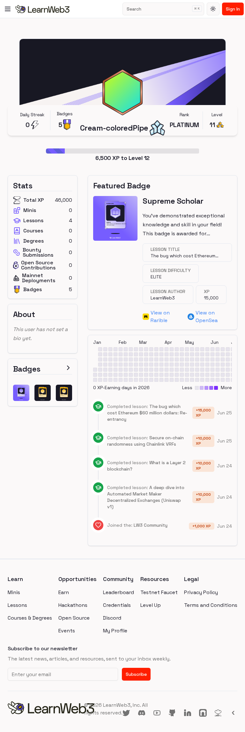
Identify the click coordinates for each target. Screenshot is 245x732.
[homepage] (46, 709)
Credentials (117, 605)
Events (66, 630)
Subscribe (136, 674)
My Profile (115, 630)
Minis (14, 592)
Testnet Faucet (159, 592)
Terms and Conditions (210, 605)
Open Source (74, 618)
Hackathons (72, 605)
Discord (112, 618)
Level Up (150, 605)
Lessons (17, 605)
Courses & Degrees (30, 618)
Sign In (233, 9)
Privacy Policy (201, 592)
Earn (63, 592)
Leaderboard (118, 592)
